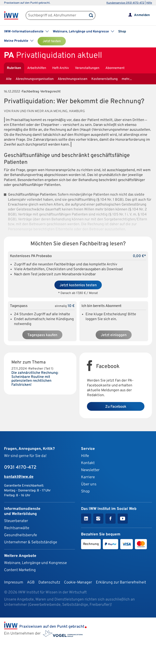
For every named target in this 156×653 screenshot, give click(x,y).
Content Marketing (20, 570)
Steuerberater (16, 521)
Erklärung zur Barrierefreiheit (121, 582)
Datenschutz (49, 582)
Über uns (88, 484)
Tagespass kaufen (42, 335)
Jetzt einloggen (114, 335)
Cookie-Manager (78, 582)
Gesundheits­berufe (20, 535)
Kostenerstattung (104, 79)
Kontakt (88, 463)
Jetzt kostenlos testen (78, 285)
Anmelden (142, 15)
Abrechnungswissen (72, 79)
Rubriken (14, 68)
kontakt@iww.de (19, 476)
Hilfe (149, 3)
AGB (31, 582)
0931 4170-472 (20, 467)
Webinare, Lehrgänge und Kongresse (35, 563)
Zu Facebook (115, 406)
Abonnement (115, 68)
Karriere (88, 477)
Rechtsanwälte (16, 528)
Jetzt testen (52, 41)
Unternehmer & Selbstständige (30, 542)
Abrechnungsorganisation (35, 79)
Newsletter (90, 470)
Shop (122, 32)
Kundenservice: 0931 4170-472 (125, 3)
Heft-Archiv (60, 68)
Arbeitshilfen (36, 68)
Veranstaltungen (87, 68)
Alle (9, 79)
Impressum (13, 582)
